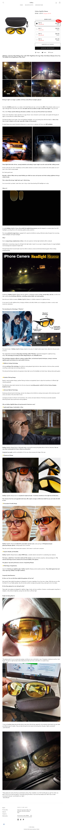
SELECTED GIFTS (29, 5)
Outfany (31, 2)
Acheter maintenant (47, 48)
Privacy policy (5, 809)
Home (21, 5)
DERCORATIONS (39, 5)
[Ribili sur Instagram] (18, 819)
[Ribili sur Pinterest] (23, 819)
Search (3, 807)
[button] (47, 24)
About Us (4, 811)
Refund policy (5, 816)
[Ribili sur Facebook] (20, 819)
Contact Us (4, 813)
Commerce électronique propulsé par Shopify (31, 829)
